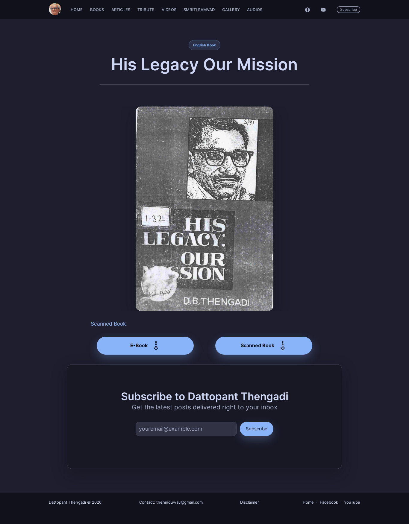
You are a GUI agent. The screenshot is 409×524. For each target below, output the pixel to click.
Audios (254, 9)
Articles (121, 9)
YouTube (352, 502)
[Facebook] (307, 9)
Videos (169, 9)
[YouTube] (325, 9)
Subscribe (348, 9)
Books (97, 9)
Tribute (145, 9)
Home (77, 9)
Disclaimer (249, 502)
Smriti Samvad (199, 9)
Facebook (329, 502)
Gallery (231, 9)
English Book (204, 45)
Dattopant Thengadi (67, 502)
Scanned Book (108, 324)
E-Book (139, 345)
